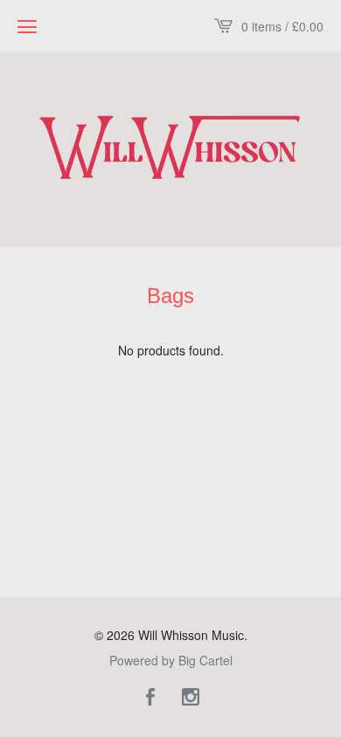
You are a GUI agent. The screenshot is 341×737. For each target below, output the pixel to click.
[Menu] (27, 26)
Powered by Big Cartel (171, 660)
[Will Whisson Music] (170, 147)
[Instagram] (190, 697)
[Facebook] (150, 697)
